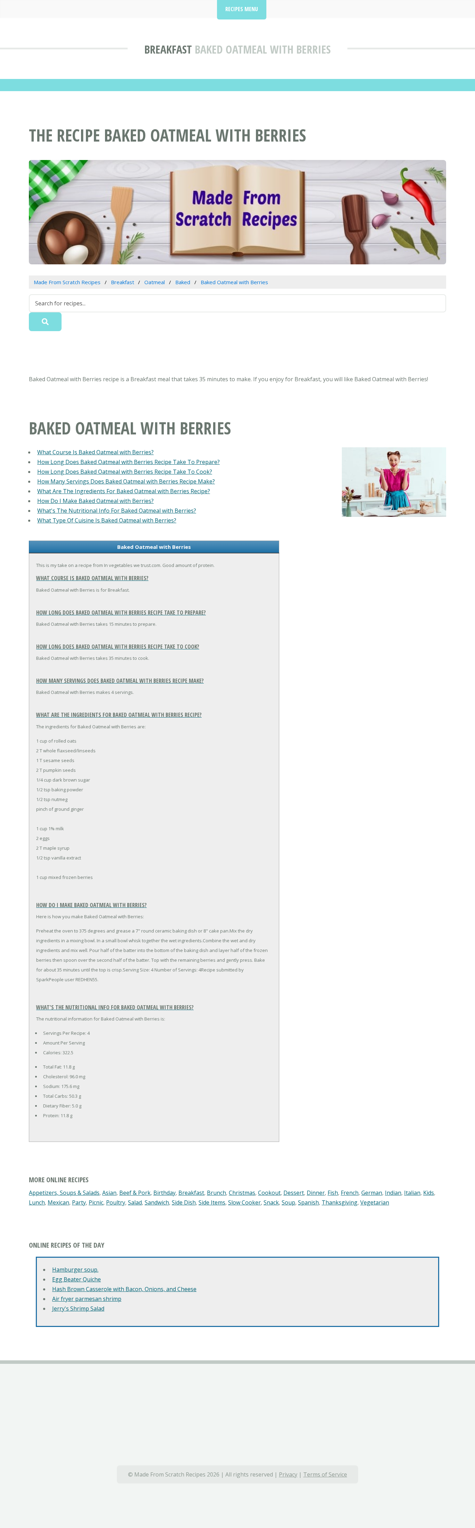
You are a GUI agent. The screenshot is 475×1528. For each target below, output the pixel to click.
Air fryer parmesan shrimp (86, 1299)
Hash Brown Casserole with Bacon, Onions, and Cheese (124, 1289)
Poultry (115, 1202)
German (371, 1193)
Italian (412, 1193)
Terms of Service (325, 1474)
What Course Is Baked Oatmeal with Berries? (95, 452)
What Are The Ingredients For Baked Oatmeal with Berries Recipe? (123, 491)
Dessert (293, 1193)
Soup (288, 1202)
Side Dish (184, 1202)
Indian (393, 1193)
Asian (109, 1193)
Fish (333, 1193)
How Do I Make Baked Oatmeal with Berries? (95, 501)
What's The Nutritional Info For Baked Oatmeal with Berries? (116, 510)
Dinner (316, 1193)
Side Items (212, 1202)
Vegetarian (374, 1202)
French (350, 1193)
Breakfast (168, 49)
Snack (271, 1202)
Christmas (242, 1193)
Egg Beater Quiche (76, 1279)
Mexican (58, 1202)
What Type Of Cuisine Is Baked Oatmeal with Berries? (106, 520)
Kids (428, 1193)
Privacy (288, 1474)
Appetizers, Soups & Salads (64, 1193)
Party (79, 1202)
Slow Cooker (244, 1202)
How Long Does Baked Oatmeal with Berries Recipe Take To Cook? (124, 471)
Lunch (37, 1202)
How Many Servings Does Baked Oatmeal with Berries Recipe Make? (126, 481)
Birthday (164, 1193)
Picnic (96, 1202)
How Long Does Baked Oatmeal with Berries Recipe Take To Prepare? (128, 462)
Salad (135, 1202)
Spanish (308, 1202)
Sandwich (157, 1202)
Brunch (216, 1193)
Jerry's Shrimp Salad (78, 1308)
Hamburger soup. (75, 1269)
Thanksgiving (339, 1202)
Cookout (269, 1193)
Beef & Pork (135, 1193)
